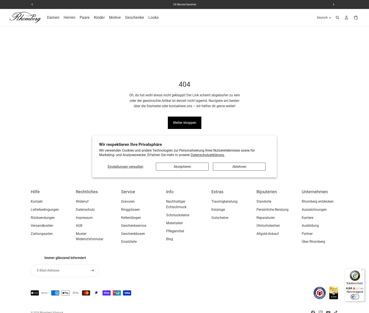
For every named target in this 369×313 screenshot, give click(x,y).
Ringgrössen (130, 210)
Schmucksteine (177, 215)
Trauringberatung (224, 202)
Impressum (84, 218)
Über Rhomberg (313, 242)
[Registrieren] (92, 270)
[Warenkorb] (355, 17)
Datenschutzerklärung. (208, 155)
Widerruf (82, 202)
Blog (169, 239)
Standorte (263, 202)
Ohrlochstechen (268, 226)
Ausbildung (310, 226)
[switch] (355, 296)
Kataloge (218, 210)
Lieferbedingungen (45, 210)
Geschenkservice (133, 226)
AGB (79, 226)
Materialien (174, 223)
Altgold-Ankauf (267, 234)
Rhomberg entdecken (318, 202)
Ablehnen (239, 167)
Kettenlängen (131, 218)
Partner (307, 234)
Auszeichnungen (314, 210)
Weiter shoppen (184, 123)
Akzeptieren (182, 167)
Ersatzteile (129, 242)
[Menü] (362, 270)
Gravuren (128, 202)
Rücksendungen (43, 218)
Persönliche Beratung (272, 210)
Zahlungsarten (42, 234)
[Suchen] (337, 17)
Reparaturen (265, 218)
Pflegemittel (175, 231)
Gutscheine (219, 218)
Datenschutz (85, 210)
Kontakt (36, 202)
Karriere (307, 218)
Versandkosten (42, 226)
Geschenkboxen (133, 234)
